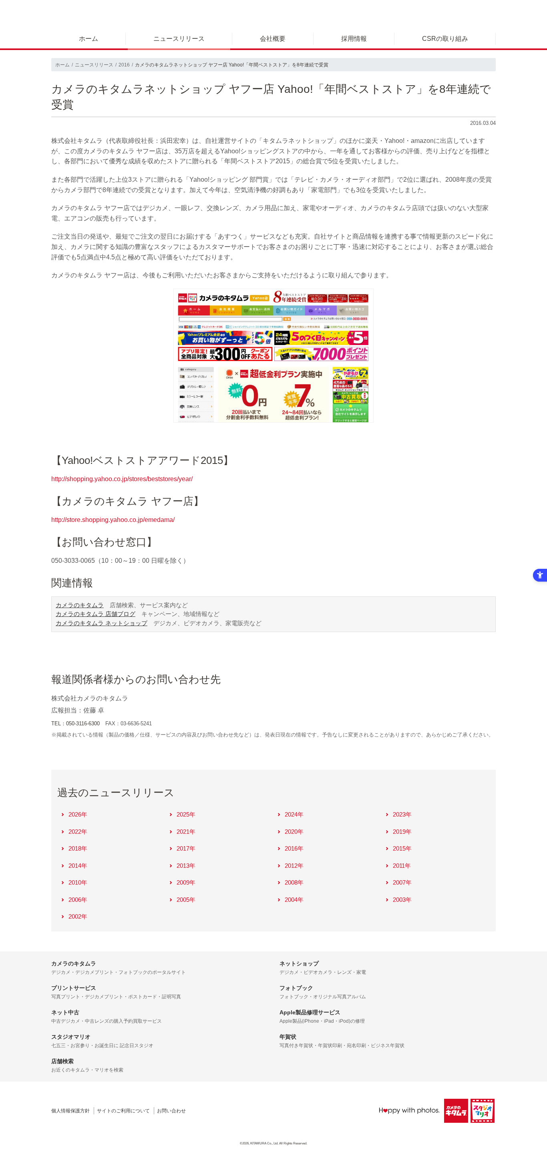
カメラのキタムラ (80, 605)
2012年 (294, 865)
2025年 (186, 814)
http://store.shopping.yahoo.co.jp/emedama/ (113, 519)
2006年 (77, 899)
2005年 (186, 899)
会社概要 (273, 38)
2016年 (294, 848)
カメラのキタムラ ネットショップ (101, 623)
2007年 (402, 882)
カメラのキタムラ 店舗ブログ (95, 613)
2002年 (77, 916)
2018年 (77, 848)
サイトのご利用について (123, 1111)
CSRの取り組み (445, 38)
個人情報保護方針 (70, 1111)
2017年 (186, 848)
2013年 (186, 865)
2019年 (402, 831)
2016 (124, 65)
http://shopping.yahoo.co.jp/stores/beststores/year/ (122, 479)
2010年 (77, 882)
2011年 (402, 865)
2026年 (77, 814)
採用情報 (354, 38)
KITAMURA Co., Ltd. (264, 1143)
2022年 (77, 831)
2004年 (294, 899)
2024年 (294, 814)
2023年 (402, 814)
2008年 (294, 882)
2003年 (402, 899)
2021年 (186, 831)
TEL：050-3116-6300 (75, 724)
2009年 (186, 882)
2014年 (77, 865)
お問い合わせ (171, 1111)
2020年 (294, 831)
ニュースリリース (179, 38)
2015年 (402, 848)
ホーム (88, 38)
